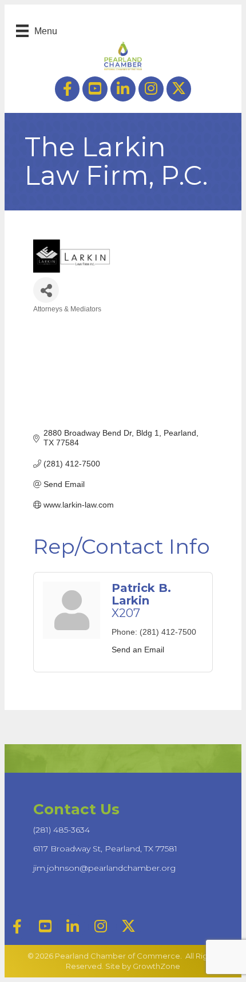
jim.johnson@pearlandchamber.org (104, 868)
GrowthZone (156, 966)
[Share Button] (46, 290)
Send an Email (138, 649)
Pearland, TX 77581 (105, 848)
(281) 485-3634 (61, 830)
